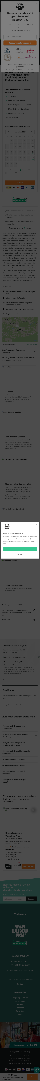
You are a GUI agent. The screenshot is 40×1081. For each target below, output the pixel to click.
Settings (20, 554)
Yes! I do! (20, 548)
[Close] (36, 524)
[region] (20, 540)
